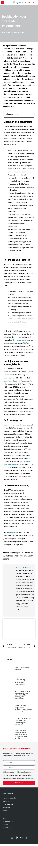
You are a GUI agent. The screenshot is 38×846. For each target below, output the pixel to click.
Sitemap (5, 824)
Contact (5, 810)
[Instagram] (26, 837)
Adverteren (6, 818)
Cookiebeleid (6, 807)
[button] (31, 114)
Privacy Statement (29, 778)
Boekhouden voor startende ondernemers (14, 21)
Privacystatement (8, 804)
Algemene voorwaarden (9, 798)
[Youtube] (21, 837)
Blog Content (20, 32)
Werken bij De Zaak (8, 821)
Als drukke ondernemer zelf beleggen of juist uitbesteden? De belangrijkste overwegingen (23, 695)
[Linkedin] (12, 837)
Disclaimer (6, 801)
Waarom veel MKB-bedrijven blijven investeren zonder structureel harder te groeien (22, 734)
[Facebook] (16, 837)
